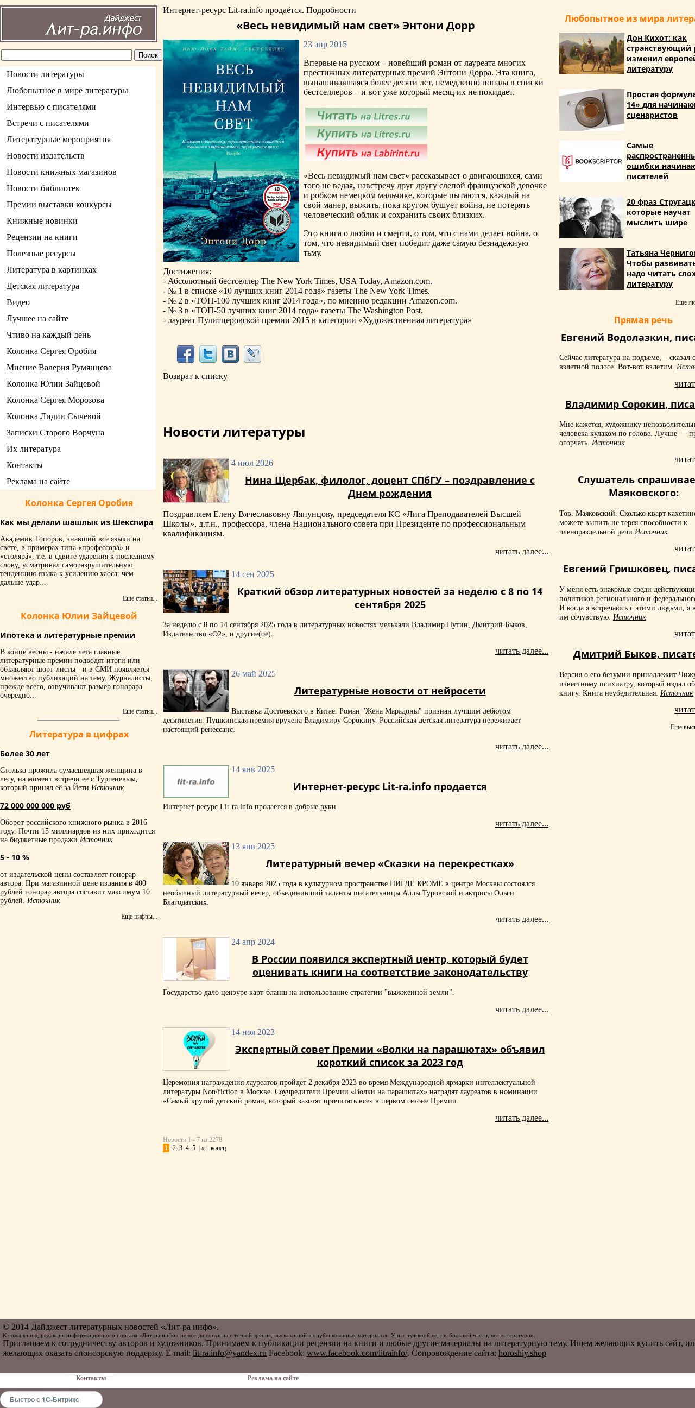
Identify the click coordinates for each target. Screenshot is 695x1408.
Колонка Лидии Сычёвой (54, 416)
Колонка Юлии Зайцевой (53, 383)
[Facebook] (185, 353)
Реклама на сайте (38, 481)
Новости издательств (46, 155)
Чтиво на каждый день (49, 334)
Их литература (34, 448)
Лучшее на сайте (37, 318)
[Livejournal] (252, 353)
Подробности (331, 10)
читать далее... (521, 551)
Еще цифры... (139, 916)
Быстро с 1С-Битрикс (44, 1399)
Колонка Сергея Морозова (55, 400)
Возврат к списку (195, 376)
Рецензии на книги (42, 237)
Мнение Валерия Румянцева (59, 367)
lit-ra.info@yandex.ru (230, 1353)
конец (218, 1148)
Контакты (25, 465)
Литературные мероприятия (59, 139)
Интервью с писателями (51, 106)
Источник (107, 788)
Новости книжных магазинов (62, 171)
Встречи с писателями (48, 123)
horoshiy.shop (522, 1353)
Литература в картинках (52, 269)
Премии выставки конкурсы (59, 204)
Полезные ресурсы (41, 253)
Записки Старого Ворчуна (55, 432)
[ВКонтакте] (230, 353)
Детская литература (43, 286)
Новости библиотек (43, 188)
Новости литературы (45, 74)
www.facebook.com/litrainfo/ (357, 1353)
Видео (18, 302)
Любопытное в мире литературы (67, 90)
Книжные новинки (42, 220)
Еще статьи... (140, 598)
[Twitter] (207, 353)
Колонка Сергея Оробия (51, 351)
